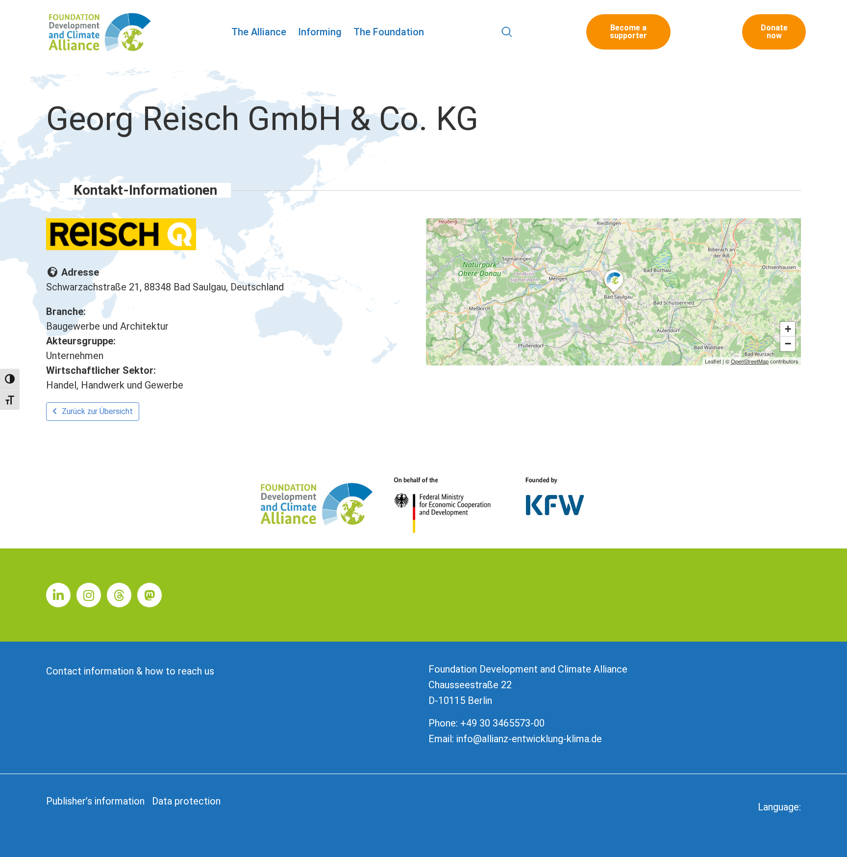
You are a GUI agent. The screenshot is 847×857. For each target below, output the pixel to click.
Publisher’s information (95, 801)
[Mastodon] (149, 595)
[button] (506, 32)
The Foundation (388, 32)
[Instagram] (88, 595)
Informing (320, 32)
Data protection (186, 801)
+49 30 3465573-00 (502, 723)
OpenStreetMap (750, 361)
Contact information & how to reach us (130, 671)
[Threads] (119, 595)
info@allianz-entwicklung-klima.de (529, 739)
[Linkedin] (58, 595)
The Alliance (258, 32)
